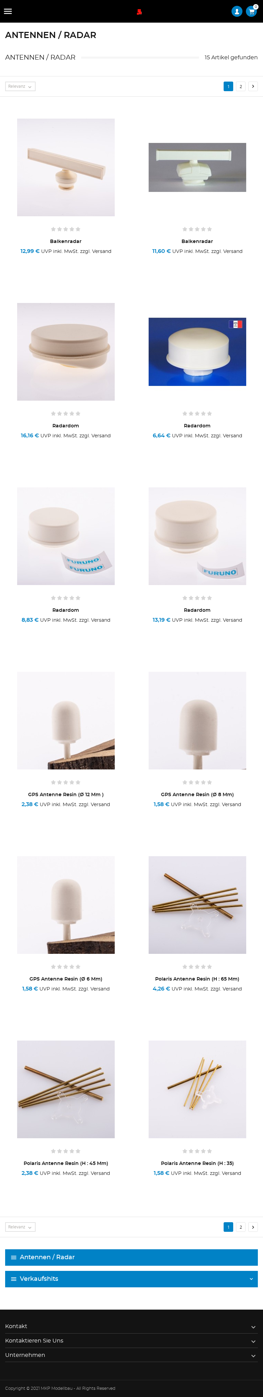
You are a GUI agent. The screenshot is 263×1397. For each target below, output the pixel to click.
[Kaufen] (36, 260)
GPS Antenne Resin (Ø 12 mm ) (66, 794)
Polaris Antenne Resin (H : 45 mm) (66, 1163)
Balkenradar (66, 241)
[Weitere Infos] (97, 260)
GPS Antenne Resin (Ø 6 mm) (65, 979)
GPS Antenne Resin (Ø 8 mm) (197, 794)
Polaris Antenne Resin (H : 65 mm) (197, 979)
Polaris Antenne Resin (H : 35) (197, 1163)
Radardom (65, 426)
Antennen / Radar (47, 1257)
